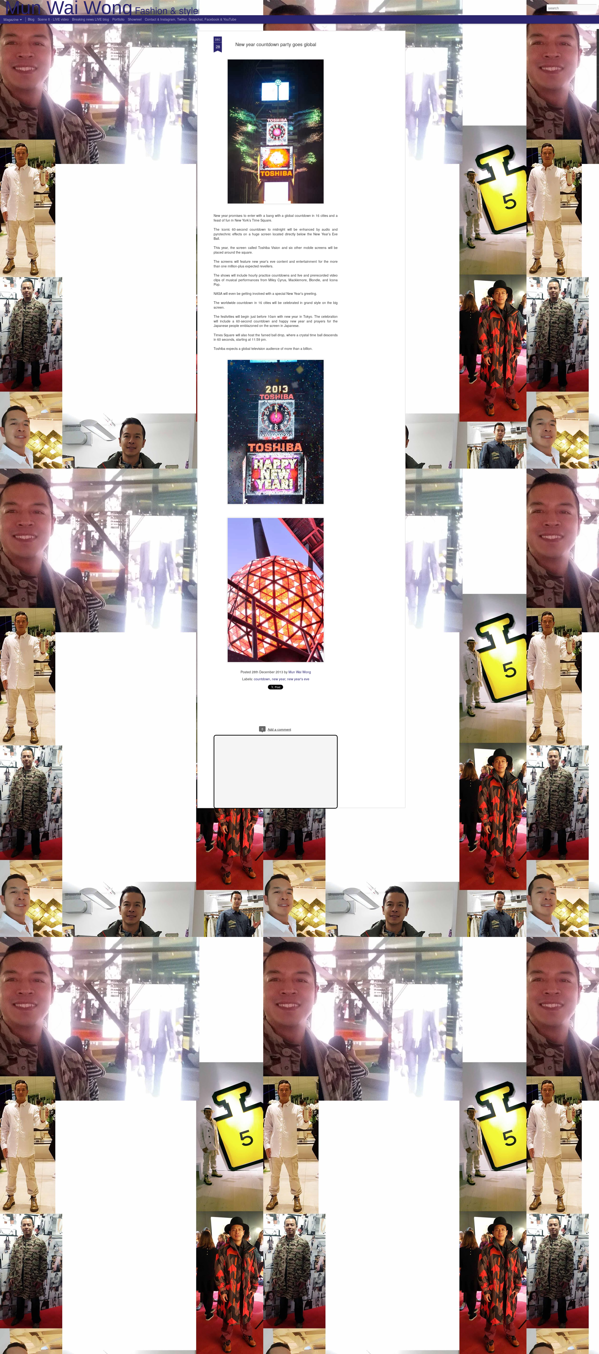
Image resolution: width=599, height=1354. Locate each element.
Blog (31, 19)
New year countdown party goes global (275, 44)
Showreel (135, 19)
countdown (262, 679)
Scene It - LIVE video (53, 19)
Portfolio (118, 19)
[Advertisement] (363, 110)
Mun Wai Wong (300, 672)
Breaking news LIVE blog (90, 19)
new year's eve (298, 679)
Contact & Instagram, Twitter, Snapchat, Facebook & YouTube (190, 19)
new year (278, 679)
